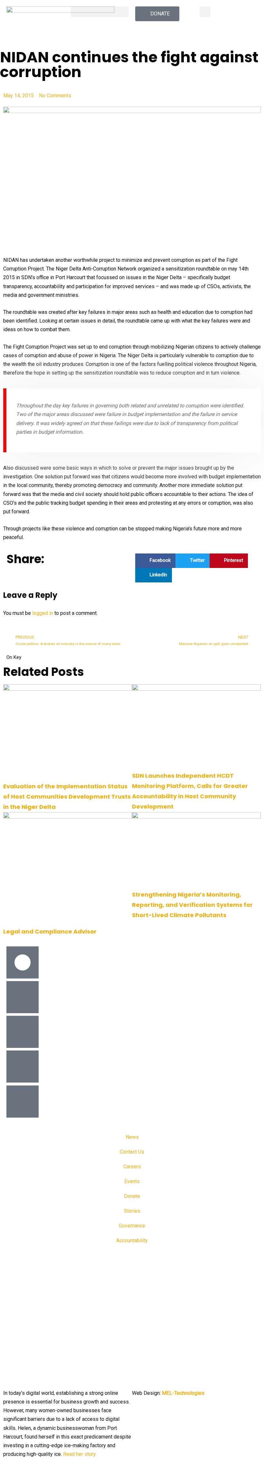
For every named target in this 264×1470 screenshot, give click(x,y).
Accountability (132, 1240)
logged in (42, 613)
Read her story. (80, 1454)
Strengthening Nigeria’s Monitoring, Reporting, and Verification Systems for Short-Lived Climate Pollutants (192, 904)
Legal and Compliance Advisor (50, 931)
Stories (132, 1211)
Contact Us (132, 1152)
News (132, 1137)
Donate (132, 1196)
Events (132, 1181)
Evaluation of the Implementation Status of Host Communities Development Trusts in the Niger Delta (67, 796)
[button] (100, 11)
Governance (132, 1226)
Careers (132, 1167)
